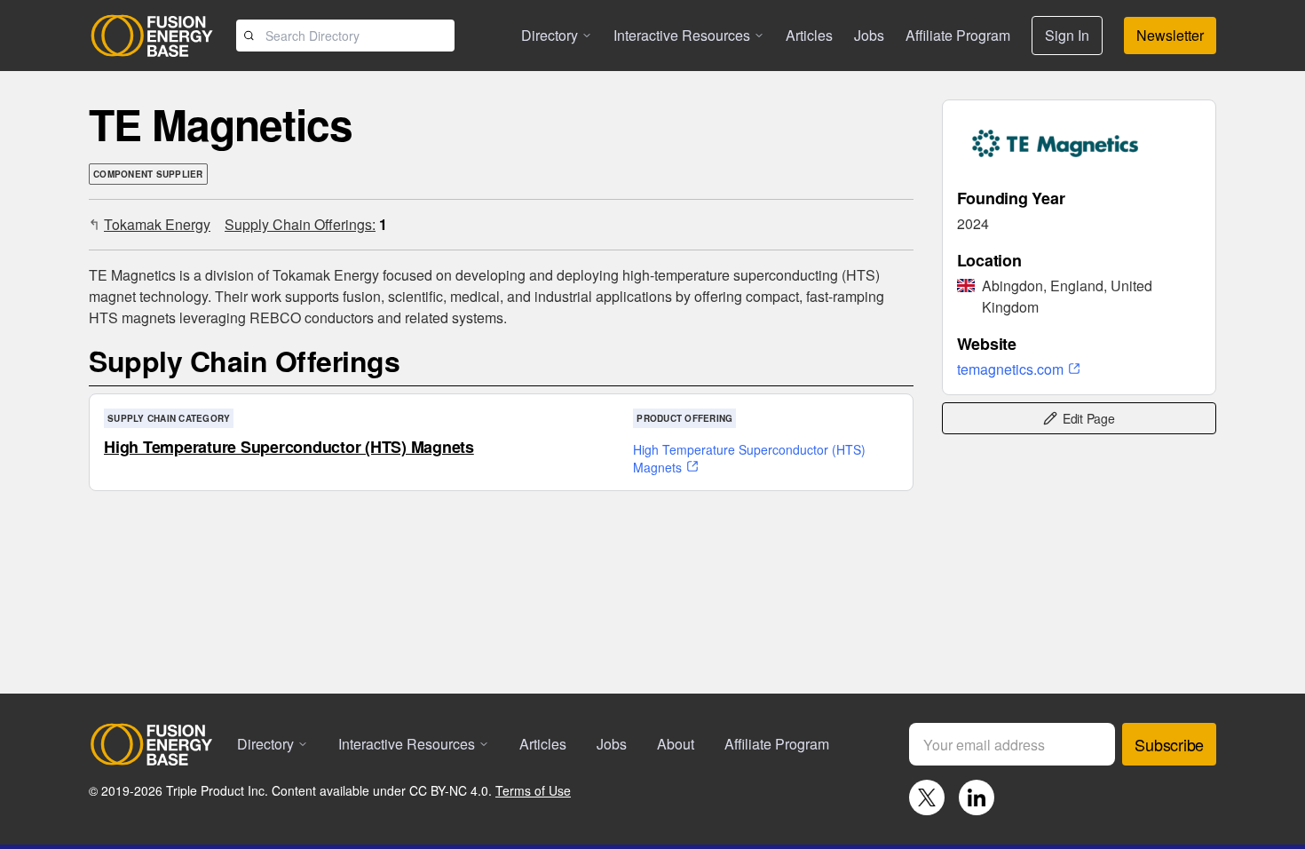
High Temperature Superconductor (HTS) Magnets (289, 446)
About (675, 744)
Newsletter (1170, 35)
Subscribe (1169, 744)
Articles (809, 35)
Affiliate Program (958, 35)
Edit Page (1089, 418)
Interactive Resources (681, 35)
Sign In (1067, 35)
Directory (549, 35)
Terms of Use (533, 790)
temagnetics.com (1010, 369)
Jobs (869, 35)
